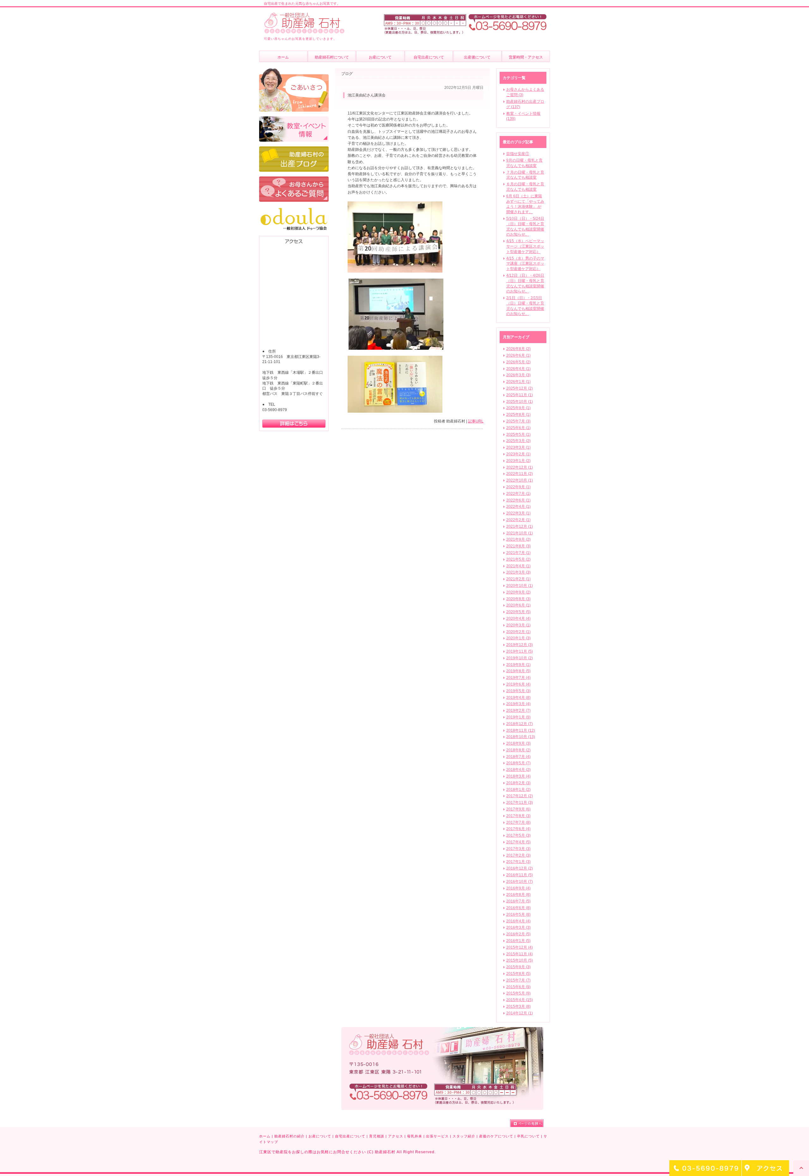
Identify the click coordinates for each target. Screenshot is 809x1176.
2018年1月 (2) (518, 789)
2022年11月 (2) (519, 473)
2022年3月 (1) (518, 513)
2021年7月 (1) (518, 553)
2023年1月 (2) (518, 461)
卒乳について (528, 1136)
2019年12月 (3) (519, 645)
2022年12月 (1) (519, 467)
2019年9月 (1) (518, 664)
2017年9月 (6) (518, 809)
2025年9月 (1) (518, 408)
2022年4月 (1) (518, 506)
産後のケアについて (496, 1136)
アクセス (395, 1136)
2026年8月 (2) (518, 349)
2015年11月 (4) (519, 954)
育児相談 (376, 1136)
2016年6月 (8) (518, 908)
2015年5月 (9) (518, 993)
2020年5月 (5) (518, 612)
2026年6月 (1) (518, 355)
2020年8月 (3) (518, 599)
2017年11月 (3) (519, 802)
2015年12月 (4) (519, 947)
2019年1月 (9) (518, 717)
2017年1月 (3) (518, 861)
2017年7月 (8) (518, 822)
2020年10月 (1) (519, 585)
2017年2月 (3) (518, 855)
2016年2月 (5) (518, 934)
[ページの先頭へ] (527, 1123)
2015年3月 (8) (518, 1006)
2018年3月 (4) (518, 776)
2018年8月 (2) (518, 750)
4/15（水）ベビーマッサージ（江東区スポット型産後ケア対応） (525, 246)
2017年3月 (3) (518, 849)
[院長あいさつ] (294, 71)
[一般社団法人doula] (294, 209)
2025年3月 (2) (518, 441)
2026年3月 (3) (518, 375)
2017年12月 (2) (519, 796)
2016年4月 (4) (518, 921)
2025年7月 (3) (518, 421)
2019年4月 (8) (518, 697)
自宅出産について (350, 1136)
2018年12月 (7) (519, 724)
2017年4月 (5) (518, 842)
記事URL (476, 421)
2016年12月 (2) (519, 868)
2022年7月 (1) (518, 493)
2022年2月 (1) (518, 520)
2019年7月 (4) (518, 677)
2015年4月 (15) (519, 1000)
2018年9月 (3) (518, 743)
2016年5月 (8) (518, 914)
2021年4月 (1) (518, 566)
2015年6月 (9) (518, 987)
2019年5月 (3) (518, 691)
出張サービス (437, 1136)
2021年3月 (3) (518, 572)
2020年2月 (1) (518, 632)
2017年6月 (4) (518, 829)
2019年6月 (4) (518, 684)
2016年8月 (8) (518, 894)
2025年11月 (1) (519, 395)
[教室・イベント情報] (294, 119)
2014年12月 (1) (519, 1013)
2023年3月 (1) (518, 447)
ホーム (265, 1136)
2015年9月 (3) (518, 967)
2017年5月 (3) (518, 835)
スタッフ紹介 (464, 1136)
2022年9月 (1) (518, 487)
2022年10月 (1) (519, 480)
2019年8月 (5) (518, 671)
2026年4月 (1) (518, 368)
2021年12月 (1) (519, 526)
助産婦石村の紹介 (289, 1136)
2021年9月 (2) (518, 539)
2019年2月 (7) (518, 710)
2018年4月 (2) (518, 769)
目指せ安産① (517, 153)
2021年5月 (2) (518, 559)
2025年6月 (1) (518, 428)
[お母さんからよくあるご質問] (294, 179)
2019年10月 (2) (519, 658)
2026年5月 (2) (518, 362)
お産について (319, 1136)
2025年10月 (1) (519, 401)
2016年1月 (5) (518, 941)
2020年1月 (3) (518, 638)
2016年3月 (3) (518, 927)
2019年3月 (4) (518, 704)
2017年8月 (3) (518, 816)
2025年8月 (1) (518, 414)
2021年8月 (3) (518, 546)
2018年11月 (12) (520, 730)
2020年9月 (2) (518, 592)
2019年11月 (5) (519, 651)
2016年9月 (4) (518, 888)
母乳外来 (414, 1136)
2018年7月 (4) (518, 756)
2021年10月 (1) (519, 533)
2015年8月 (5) (518, 973)
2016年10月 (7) (519, 881)
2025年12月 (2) (519, 388)
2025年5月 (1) (518, 434)
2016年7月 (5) (518, 901)
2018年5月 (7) (518, 763)
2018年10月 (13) (520, 737)
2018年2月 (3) (518, 783)
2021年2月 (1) (518, 579)
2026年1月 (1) (518, 381)
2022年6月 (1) (518, 500)
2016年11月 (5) (519, 875)
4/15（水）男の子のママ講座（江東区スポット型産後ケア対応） (525, 263)
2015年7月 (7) (518, 980)
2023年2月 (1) (518, 454)
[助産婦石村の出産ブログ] (294, 149)
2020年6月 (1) (518, 605)
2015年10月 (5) (519, 960)
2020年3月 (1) (518, 625)
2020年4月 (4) (518, 618)
